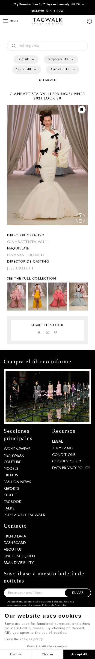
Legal (57, 442)
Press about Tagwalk (24, 515)
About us (12, 550)
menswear (14, 456)
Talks (9, 508)
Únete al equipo (19, 556)
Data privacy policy (71, 468)
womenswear (17, 449)
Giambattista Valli (31, 94)
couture (12, 462)
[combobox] (25, 59)
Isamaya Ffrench (25, 255)
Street (10, 495)
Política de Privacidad (54, 605)
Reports (11, 489)
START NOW (55, 10)
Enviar (77, 593)
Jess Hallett (20, 268)
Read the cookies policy (24, 639)
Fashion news (17, 482)
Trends (11, 475)
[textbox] (25, 59)
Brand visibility (19, 563)
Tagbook (12, 502)
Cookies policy (66, 461)
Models (11, 469)
